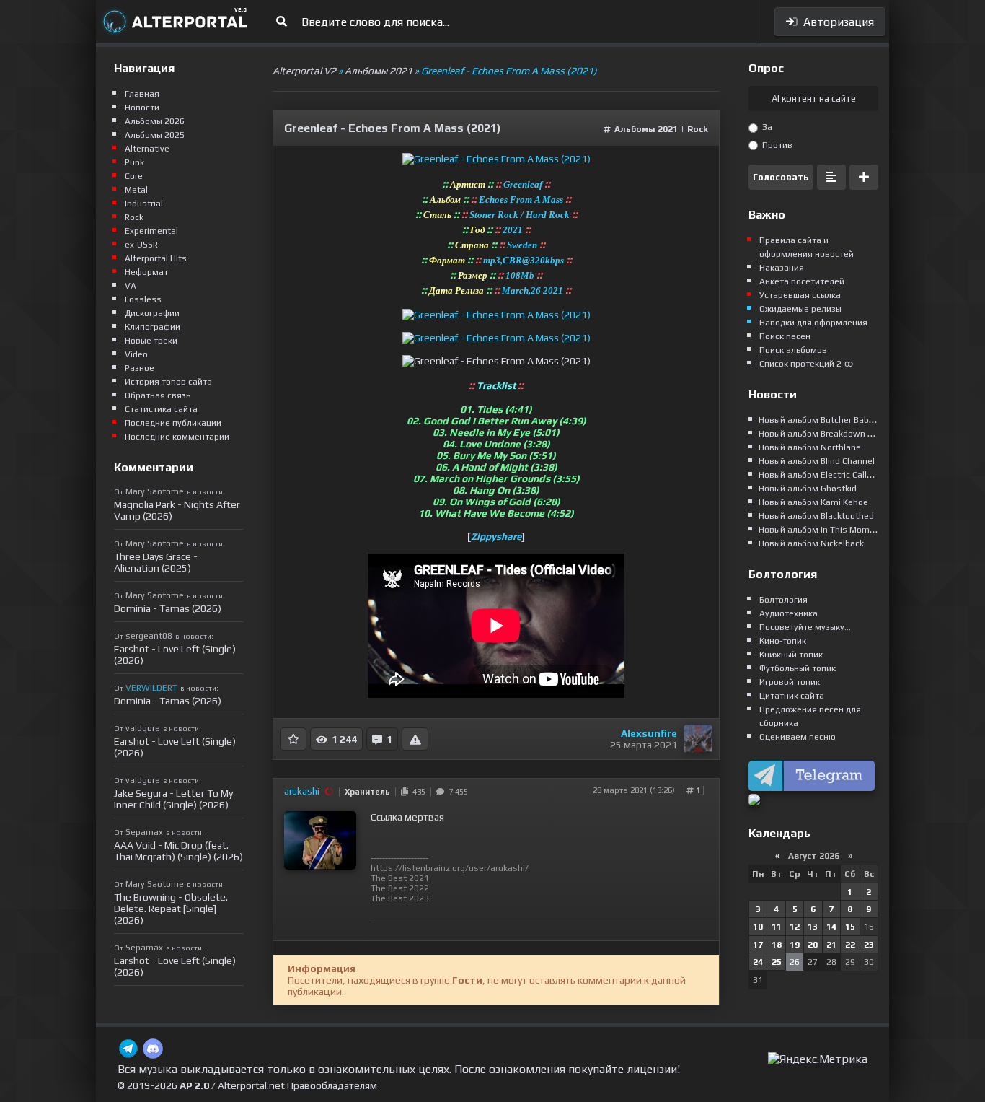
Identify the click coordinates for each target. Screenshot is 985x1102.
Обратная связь (157, 395)
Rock (697, 129)
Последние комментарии (177, 437)
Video (136, 354)
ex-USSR (141, 245)
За (766, 127)
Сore (134, 176)
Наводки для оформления (813, 323)
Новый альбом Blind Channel (817, 461)
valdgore (142, 728)
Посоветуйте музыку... (805, 627)
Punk (134, 162)
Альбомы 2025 (155, 135)
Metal (136, 190)
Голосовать (781, 177)
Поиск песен (784, 336)
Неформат (146, 272)
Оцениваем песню (797, 737)
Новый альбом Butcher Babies (820, 420)
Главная (142, 94)
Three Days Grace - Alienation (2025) (156, 562)
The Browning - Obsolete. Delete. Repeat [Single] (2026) (171, 908)
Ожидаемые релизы (800, 309)
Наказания (781, 268)
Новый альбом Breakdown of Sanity (831, 434)
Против (776, 145)
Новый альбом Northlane (810, 447)
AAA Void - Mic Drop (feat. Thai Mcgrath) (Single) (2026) (178, 850)
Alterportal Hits (156, 258)
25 (777, 962)
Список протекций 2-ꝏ (806, 364)
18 (777, 945)
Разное (139, 368)
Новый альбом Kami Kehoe (813, 502)
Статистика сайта (161, 409)
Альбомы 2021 (646, 129)
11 (777, 927)
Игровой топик (789, 682)
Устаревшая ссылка (800, 295)
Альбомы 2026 (155, 121)
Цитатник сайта (791, 696)
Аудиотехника (788, 613)
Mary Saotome (154, 491)
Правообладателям (332, 1085)
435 (416, 791)
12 (795, 927)
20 (813, 945)
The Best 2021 (400, 878)
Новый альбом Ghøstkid (808, 489)
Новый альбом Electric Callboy (820, 475)
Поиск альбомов (793, 350)
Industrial (144, 203)
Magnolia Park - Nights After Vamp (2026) (177, 510)
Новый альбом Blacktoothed (816, 516)
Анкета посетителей (801, 281)
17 (758, 945)
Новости (142, 107)
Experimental (151, 231)
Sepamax (144, 832)
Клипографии (152, 327)
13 (813, 927)
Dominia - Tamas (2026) (167, 608)
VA (130, 286)
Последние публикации (173, 423)
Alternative (147, 149)
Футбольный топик (797, 668)
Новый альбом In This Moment (821, 530)
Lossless (143, 299)
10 (758, 927)
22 (850, 945)
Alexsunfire (649, 733)
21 (831, 945)
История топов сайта (168, 382)
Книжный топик (791, 655)
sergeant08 (148, 636)
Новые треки (151, 341)
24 (758, 962)
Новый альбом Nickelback (811, 543)
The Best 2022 (400, 888)
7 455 (456, 791)
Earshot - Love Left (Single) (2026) (175, 654)
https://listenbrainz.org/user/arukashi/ (450, 868)
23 (869, 945)
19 (795, 945)
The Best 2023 (400, 898)
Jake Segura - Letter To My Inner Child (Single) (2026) (173, 798)
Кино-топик (782, 641)
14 (831, 927)
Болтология (783, 600)
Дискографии (152, 313)
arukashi (301, 791)
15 (850, 927)
